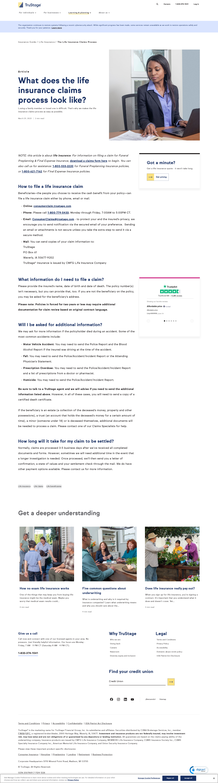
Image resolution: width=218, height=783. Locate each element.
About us (103, 13)
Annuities (45, 755)
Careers (167, 4)
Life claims (38, 486)
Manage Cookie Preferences (149, 778)
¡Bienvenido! (150, 699)
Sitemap (162, 699)
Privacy (46, 724)
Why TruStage (124, 634)
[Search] (171, 681)
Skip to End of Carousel (157, 285)
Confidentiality (75, 724)
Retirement (84, 755)
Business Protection (103, 755)
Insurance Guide (27, 42)
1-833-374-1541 (181, 4)
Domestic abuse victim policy (169, 652)
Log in (196, 4)
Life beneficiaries (54, 486)
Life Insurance (47, 42)
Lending (72, 755)
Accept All (188, 778)
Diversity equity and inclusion (122, 656)
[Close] (214, 778)
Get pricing (161, 177)
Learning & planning (79, 13)
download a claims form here (88, 161)
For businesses (51, 13)
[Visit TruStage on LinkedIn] (125, 699)
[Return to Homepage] (29, 5)
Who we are (115, 640)
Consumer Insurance (28, 755)
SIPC (27, 734)
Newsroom (114, 652)
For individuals (26, 13)
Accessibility (162, 648)
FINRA (21, 734)
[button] (199, 770)
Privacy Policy (163, 644)
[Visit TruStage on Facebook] (111, 699)
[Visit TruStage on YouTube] (132, 699)
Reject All (170, 778)
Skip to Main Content (9, 1)
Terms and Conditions (166, 640)
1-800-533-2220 (63, 166)
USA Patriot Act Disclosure (168, 656)
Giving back (115, 644)
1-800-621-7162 (32, 171)
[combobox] (137, 681)
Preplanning (59, 755)
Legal (163, 634)
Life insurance (24, 486)
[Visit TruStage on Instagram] (118, 699)
